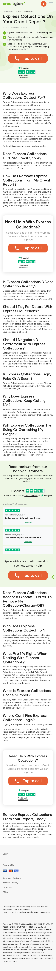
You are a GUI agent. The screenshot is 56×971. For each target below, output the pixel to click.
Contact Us (8, 865)
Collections (8, 11)
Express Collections (24, 11)
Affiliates (7, 888)
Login (5, 854)
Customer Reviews (12, 878)
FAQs (5, 892)
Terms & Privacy (10, 883)
